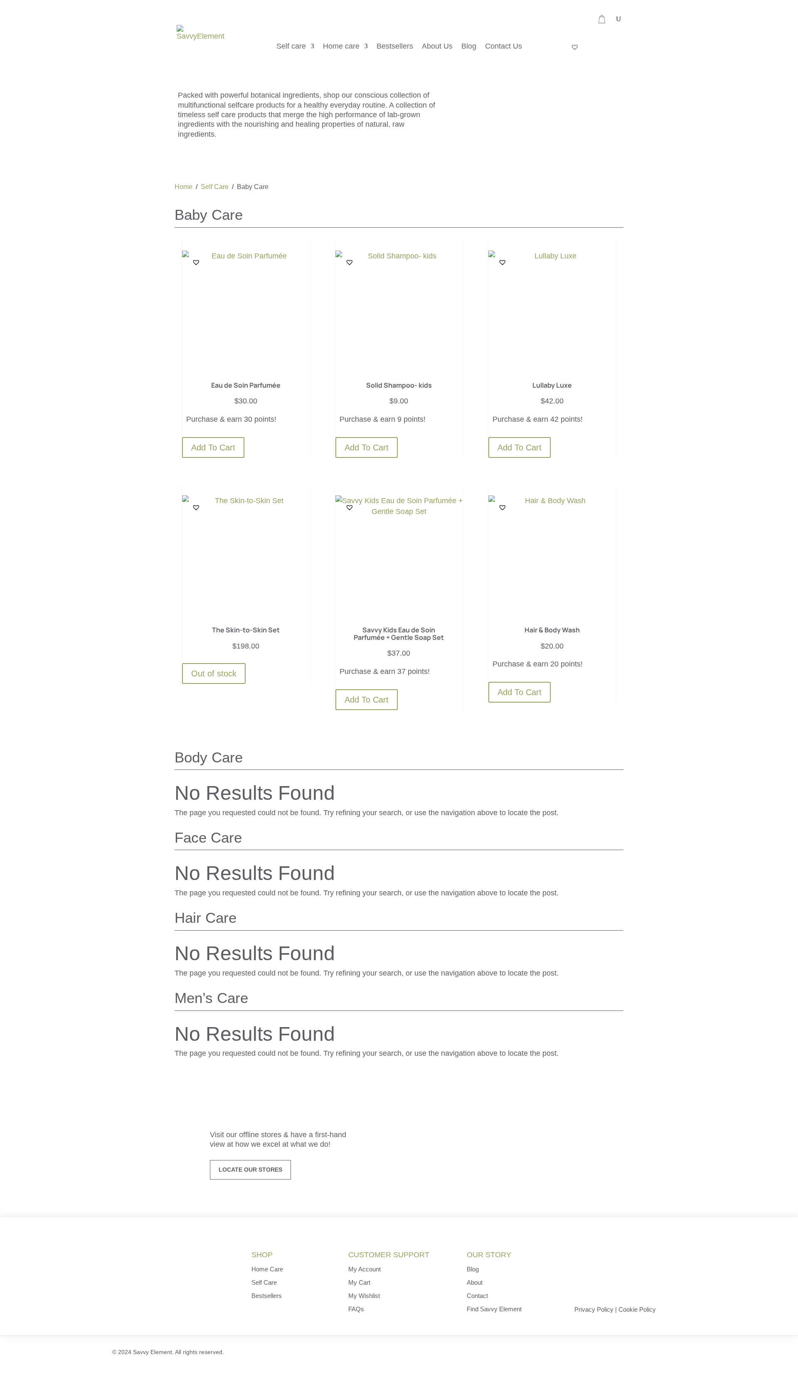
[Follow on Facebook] (609, 1351)
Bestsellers (395, 46)
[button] (196, 262)
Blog (468, 46)
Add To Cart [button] (213, 447)
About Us (437, 46)
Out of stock (213, 673)
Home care (341, 46)
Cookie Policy (637, 1309)
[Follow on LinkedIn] (630, 1351)
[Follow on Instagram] (651, 1351)
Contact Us (503, 46)
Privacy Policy (593, 1309)
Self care (291, 46)
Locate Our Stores (250, 1169)
